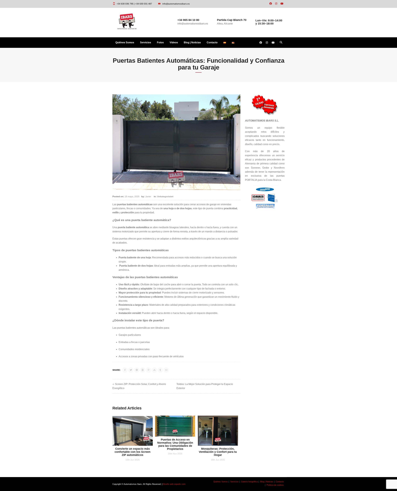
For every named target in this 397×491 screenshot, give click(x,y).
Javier (148, 196)
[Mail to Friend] (166, 370)
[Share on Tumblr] (160, 370)
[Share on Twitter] (130, 370)
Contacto (212, 42)
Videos (174, 42)
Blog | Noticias (192, 42)
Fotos (160, 42)
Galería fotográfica (249, 481)
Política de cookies (275, 485)
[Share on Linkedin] (142, 370)
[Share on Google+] (136, 370)
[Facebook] (270, 3)
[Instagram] (276, 3)
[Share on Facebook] (124, 370)
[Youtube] (282, 3)
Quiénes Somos (124, 42)
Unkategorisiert (165, 196)
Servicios (145, 42)
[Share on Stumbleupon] (154, 370)
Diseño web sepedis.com (174, 484)
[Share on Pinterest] (148, 370)
